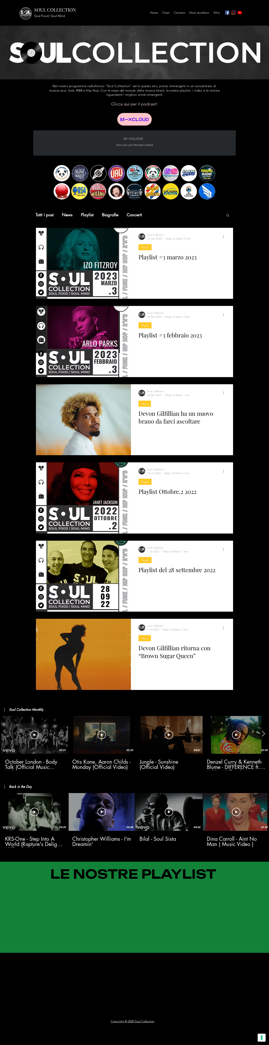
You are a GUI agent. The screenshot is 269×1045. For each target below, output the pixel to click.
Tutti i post (45, 215)
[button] (228, 215)
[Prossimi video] (263, 734)
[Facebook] (227, 12)
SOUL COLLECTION (55, 10)
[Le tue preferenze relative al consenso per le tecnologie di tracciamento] (262, 1038)
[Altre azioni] (224, 236)
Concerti (134, 215)
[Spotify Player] (31, 963)
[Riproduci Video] (34, 735)
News (67, 215)
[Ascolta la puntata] (134, 119)
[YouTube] (240, 12)
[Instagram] (233, 12)
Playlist (87, 215)
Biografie (110, 215)
